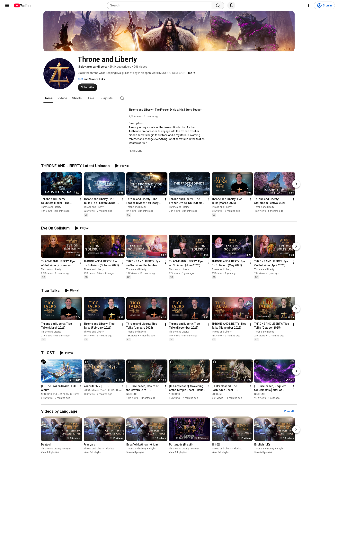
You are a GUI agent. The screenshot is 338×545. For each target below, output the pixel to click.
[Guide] (7, 5)
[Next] (296, 184)
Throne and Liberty (51, 207)
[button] (135, 151)
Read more (135, 151)
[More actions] (80, 200)
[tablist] (169, 98)
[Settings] (308, 5)
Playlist (67, 448)
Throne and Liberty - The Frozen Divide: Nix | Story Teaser (165, 109)
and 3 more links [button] (94, 79)
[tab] (48, 98)
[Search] (218, 5)
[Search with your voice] (231, 5)
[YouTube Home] (23, 5)
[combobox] (160, 5)
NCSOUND (131, 394)
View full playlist (50, 452)
